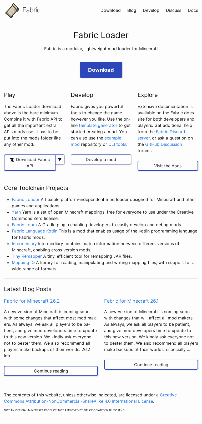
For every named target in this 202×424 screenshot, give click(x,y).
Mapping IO (23, 262)
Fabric (30, 10)
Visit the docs (167, 165)
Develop (152, 10)
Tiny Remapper (27, 256)
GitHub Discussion (163, 144)
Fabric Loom (24, 224)
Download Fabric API (32, 162)
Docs (193, 10)
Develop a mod (101, 159)
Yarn (16, 212)
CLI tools (117, 144)
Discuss (174, 10)
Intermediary (24, 243)
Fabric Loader (25, 199)
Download (111, 10)
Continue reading (51, 371)
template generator (98, 125)
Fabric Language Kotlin (34, 231)
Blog (132, 10)
